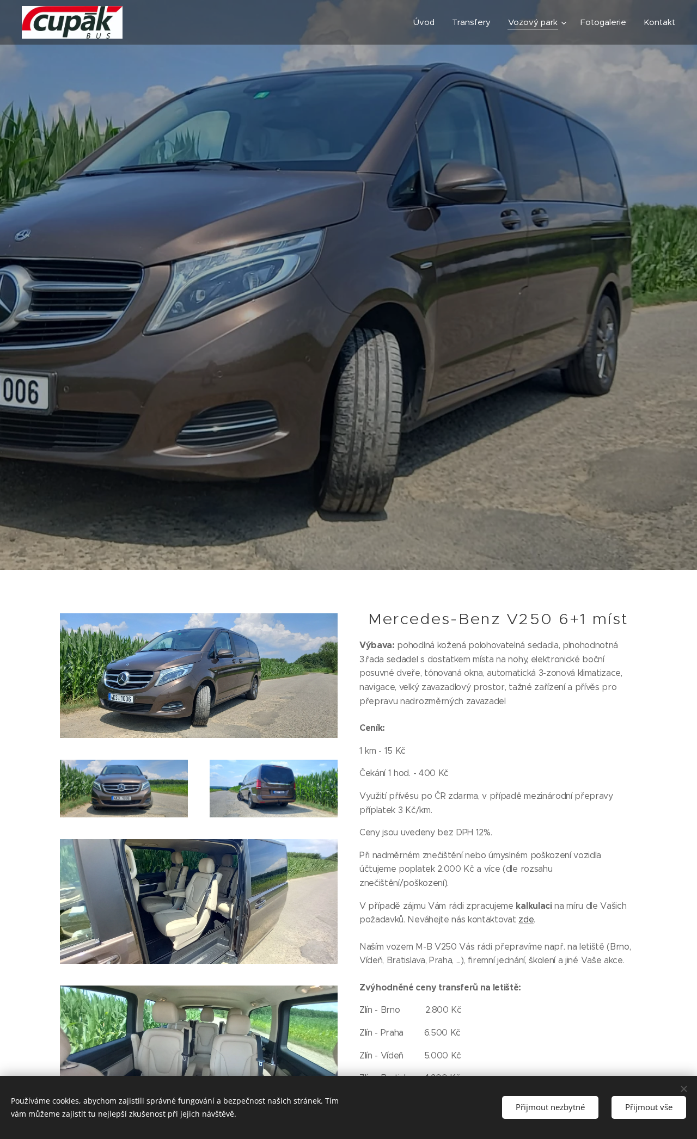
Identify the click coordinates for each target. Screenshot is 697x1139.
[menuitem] (427, 22)
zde (526, 919)
